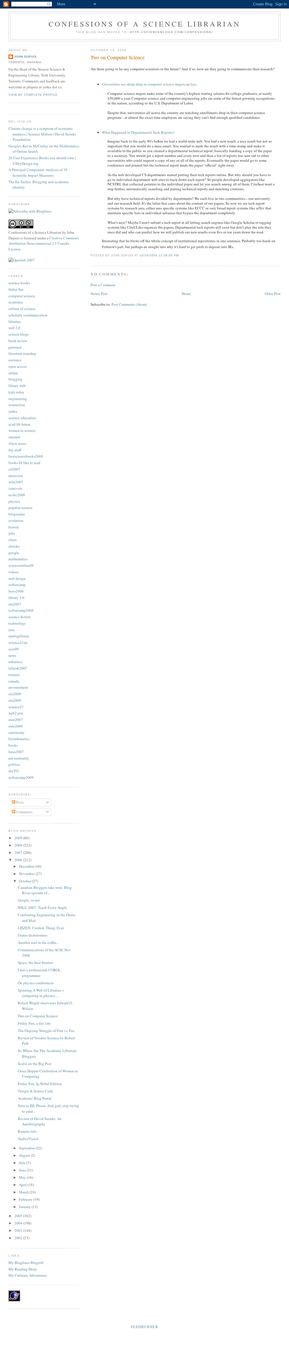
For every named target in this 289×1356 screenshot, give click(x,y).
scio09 (13, 648)
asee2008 (15, 726)
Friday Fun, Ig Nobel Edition (40, 1083)
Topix (193, 84)
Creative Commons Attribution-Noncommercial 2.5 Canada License (43, 243)
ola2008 (14, 693)
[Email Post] (180, 255)
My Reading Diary (22, 1269)
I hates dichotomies (32, 935)
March (24, 1192)
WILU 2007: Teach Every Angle (42, 907)
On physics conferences (36, 982)
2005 (18, 1215)
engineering (17, 398)
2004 (18, 1223)
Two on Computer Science (117, 57)
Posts (19, 802)
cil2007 (14, 469)
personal (14, 347)
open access (17, 366)
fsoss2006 (16, 591)
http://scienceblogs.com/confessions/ (171, 32)
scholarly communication (27, 315)
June (23, 1170)
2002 (18, 1237)
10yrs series (17, 443)
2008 (18, 845)
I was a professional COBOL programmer (39, 972)
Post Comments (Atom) (129, 304)
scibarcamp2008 (21, 610)
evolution (15, 520)
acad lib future (19, 424)
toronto (14, 674)
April (23, 1184)
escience (14, 359)
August (25, 1155)
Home (186, 293)
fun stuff (14, 449)
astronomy (16, 732)
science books (19, 282)
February (26, 1199)
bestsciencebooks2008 (25, 456)
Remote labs (27, 1131)
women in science (22, 430)
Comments (23, 811)
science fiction (19, 616)
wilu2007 (15, 481)
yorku (12, 411)
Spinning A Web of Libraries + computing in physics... (41, 993)
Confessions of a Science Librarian (145, 24)
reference (15, 661)
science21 (16, 706)
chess (12, 539)
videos (13, 571)
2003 (18, 1230)
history (13, 527)
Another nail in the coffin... (38, 942)
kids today (16, 392)
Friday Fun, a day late (34, 1023)
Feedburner (144, 1326)
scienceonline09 (21, 565)
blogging (15, 379)
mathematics (18, 558)
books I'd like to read (24, 462)
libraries (14, 321)
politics (14, 764)
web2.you (15, 713)
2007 (18, 852)
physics (14, 501)
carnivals (15, 488)
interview (15, 475)
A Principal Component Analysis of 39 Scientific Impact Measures (37, 172)
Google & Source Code (35, 1090)
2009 (18, 837)
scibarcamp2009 (21, 777)
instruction (16, 404)
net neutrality (18, 758)
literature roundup (22, 353)
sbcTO (13, 770)
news (12, 655)
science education (22, 417)
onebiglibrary (18, 635)
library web (17, 385)
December (27, 866)
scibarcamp (17, 584)
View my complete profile (33, 94)
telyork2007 (17, 668)
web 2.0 (14, 327)
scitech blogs (18, 334)
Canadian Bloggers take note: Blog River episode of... (45, 890)
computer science (21, 295)
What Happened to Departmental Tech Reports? (138, 132)
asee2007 (15, 719)
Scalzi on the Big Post (34, 1063)
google (13, 552)
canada (13, 681)
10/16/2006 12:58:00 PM (159, 255)
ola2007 (14, 604)
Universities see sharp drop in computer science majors (143, 84)
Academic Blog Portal (34, 1098)
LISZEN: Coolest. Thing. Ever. (41, 927)
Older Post (273, 293)
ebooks (13, 546)
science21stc (18, 642)
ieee (11, 629)
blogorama (16, 514)
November (27, 873)
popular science (20, 507)
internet (14, 436)
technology (17, 623)
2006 (18, 859)
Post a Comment (103, 284)
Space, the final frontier (35, 962)
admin (13, 372)
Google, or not (29, 900)
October (25, 880)
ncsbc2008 (16, 494)
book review (17, 340)
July (22, 1162)
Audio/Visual (28, 1138)
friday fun (15, 289)
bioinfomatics (18, 738)
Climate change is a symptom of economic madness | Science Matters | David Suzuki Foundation (42, 134)
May (23, 1177)
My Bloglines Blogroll (25, 1262)
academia (15, 302)
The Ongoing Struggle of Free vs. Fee (46, 1030)
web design (17, 578)
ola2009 (14, 700)
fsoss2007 (16, 751)
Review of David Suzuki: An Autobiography (40, 1121)
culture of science (21, 308)
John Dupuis (25, 56)
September (27, 1148)
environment (18, 687)
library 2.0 (16, 597)
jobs (11, 533)
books (13, 745)
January (25, 1206)
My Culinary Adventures (27, 1275)
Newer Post (99, 293)
